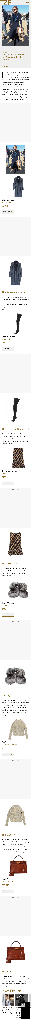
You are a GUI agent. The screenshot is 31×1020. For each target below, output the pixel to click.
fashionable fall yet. (17, 99)
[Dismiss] (28, 1004)
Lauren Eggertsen (8, 65)
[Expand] (22, 1004)
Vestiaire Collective (8, 82)
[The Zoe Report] (6, 2)
